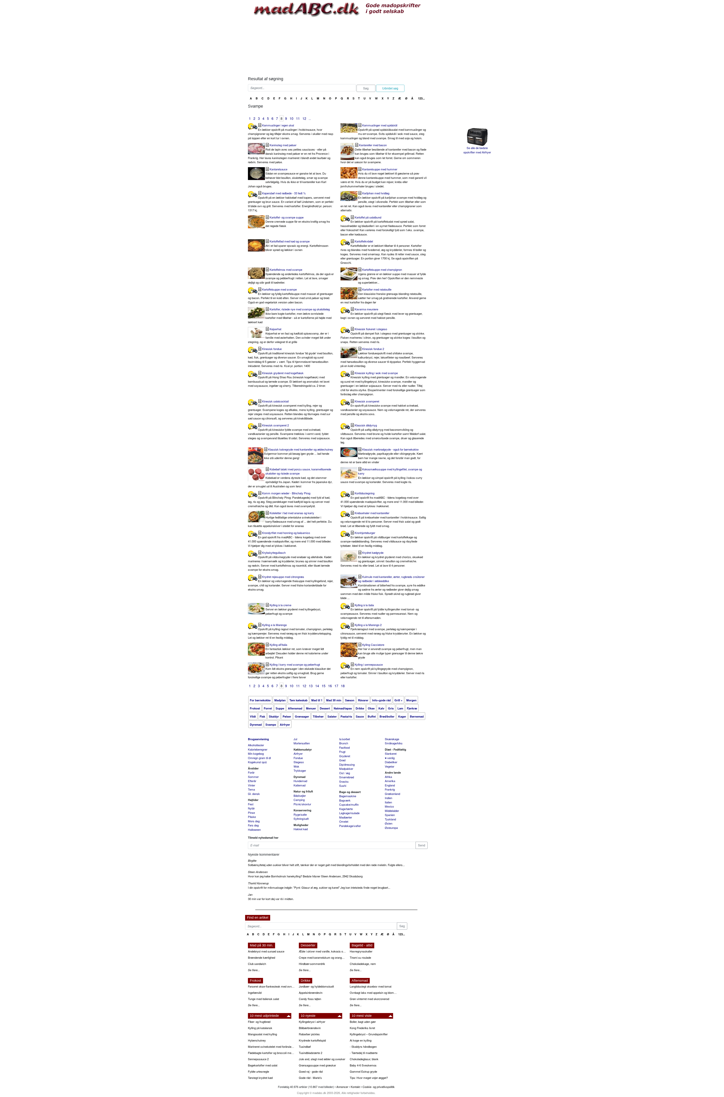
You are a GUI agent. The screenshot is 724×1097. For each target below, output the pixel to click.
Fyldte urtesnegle (258, 1071)
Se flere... (254, 970)
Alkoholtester (256, 745)
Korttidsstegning (382, 499)
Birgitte (252, 860)
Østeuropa (391, 828)
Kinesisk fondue (290, 357)
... (310, 119)
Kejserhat (289, 335)
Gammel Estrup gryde (363, 1071)
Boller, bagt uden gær (363, 1022)
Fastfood (344, 747)
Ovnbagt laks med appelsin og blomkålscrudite (373, 993)
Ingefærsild (255, 993)
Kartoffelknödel (383, 252)
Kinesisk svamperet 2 (289, 431)
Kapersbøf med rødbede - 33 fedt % (290, 201)
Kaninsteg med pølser (289, 153)
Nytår (251, 808)
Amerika (390, 781)
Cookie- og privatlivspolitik (379, 1087)
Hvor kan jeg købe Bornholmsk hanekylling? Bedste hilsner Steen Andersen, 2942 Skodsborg (305, 876)
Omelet (343, 821)
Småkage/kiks (394, 743)
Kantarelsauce (288, 177)
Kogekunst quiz (257, 762)
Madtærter (345, 817)
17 (336, 685)
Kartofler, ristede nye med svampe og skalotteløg (289, 315)
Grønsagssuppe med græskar (317, 1065)
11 (298, 118)
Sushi (342, 786)
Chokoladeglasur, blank (364, 1059)
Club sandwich (257, 964)
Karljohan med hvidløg (383, 201)
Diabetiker (391, 762)
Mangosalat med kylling (262, 1034)
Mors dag (254, 821)
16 (330, 685)
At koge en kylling (360, 1040)
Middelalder (392, 811)
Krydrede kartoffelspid (312, 1040)
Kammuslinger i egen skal (290, 131)
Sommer (253, 777)
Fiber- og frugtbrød (259, 1022)
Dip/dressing (347, 764)
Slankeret (391, 753)
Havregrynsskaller (361, 951)
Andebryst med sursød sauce (266, 951)
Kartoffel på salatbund (383, 225)
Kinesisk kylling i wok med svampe (383, 383)
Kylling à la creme (293, 609)
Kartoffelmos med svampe (291, 276)
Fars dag (253, 825)
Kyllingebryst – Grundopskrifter (369, 1034)
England (390, 785)
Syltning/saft (301, 819)
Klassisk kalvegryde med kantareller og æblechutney (298, 453)
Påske (252, 817)
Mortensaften (302, 743)
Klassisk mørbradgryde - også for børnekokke (382, 455)
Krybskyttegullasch (290, 561)
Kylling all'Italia (296, 651)
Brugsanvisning (258, 739)
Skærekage (392, 739)
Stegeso (299, 762)
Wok (296, 766)
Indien (388, 798)
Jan (250, 894)
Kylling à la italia (380, 611)
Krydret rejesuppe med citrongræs (290, 583)
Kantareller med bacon (383, 153)
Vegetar (389, 766)
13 (311, 685)
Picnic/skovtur (302, 804)
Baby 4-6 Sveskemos (363, 1065)
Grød (342, 760)
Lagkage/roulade (349, 813)
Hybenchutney (257, 1040)
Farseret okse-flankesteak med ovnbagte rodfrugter (271, 986)
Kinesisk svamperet (383, 407)
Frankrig (390, 789)
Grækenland (392, 794)
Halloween (254, 830)
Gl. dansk (254, 794)
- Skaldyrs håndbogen (363, 1047)
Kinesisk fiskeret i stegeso (383, 335)
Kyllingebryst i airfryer (312, 1022)
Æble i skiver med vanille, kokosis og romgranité (322, 951)
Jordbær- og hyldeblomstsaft (316, 986)
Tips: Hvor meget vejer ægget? (369, 1078)
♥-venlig (390, 758)
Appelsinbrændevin (310, 993)
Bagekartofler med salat (262, 1065)
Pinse (251, 813)
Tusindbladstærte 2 (310, 1053)
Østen (388, 823)
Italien (388, 802)
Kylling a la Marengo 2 (383, 631)
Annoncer (342, 1087)
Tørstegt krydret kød (260, 1078)
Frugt (342, 752)
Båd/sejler (300, 796)
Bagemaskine (347, 796)
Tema (251, 789)
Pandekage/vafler (350, 826)
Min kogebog (256, 753)
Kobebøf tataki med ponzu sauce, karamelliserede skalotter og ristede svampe (290, 477)
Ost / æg (344, 773)
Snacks (344, 781)
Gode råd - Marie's (310, 1078)
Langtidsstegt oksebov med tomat (370, 986)
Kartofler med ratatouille (383, 295)
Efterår (252, 781)
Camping (299, 800)
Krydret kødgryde (382, 559)
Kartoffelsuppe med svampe (290, 295)
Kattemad (299, 785)
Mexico (389, 806)
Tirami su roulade (360, 957)
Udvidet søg (390, 88)
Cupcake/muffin (349, 804)
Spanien (390, 815)
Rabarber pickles (309, 1034)
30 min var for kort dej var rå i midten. (271, 899)
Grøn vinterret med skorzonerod (369, 999)
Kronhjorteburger (379, 539)
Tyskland (390, 819)
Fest (250, 804)
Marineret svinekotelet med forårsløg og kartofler (271, 1047)
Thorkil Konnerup (258, 883)
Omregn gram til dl (259, 758)
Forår (251, 772)
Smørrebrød (346, 777)
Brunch (343, 743)
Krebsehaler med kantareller (383, 519)
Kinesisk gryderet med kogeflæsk (288, 379)
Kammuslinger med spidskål (383, 131)
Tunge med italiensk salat (263, 999)
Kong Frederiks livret (362, 1028)
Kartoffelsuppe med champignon (392, 276)
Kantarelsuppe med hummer (383, 177)
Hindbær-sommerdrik (312, 964)
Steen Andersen (258, 872)
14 (317, 685)
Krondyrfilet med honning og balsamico (289, 539)
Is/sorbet (344, 739)
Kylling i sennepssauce (382, 670)
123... (421, 98)
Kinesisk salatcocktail (290, 409)
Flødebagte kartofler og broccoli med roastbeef (271, 1053)
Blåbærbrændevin (310, 1028)
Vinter (251, 785)
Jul (295, 739)
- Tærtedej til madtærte (363, 1053)
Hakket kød (301, 829)
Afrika (388, 777)
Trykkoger (300, 770)
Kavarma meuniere (382, 313)
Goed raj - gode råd (311, 1071)
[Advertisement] (338, 46)
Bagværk (344, 800)
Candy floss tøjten (310, 999)
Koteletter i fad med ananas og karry (290, 519)
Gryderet (344, 756)
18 (343, 685)
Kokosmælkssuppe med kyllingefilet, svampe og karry (381, 475)
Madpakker (346, 769)
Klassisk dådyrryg (383, 433)
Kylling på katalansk (260, 1028)
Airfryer (298, 753)
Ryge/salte (300, 814)
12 (304, 118)
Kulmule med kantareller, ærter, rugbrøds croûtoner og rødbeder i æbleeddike (383, 587)
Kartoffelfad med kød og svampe (296, 245)
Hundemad (300, 781)
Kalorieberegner (257, 749)
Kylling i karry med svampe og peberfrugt (289, 670)
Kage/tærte (346, 809)
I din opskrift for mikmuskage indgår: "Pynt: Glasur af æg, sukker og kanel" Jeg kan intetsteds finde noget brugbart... (319, 887)
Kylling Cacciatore (390, 651)
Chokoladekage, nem (363, 964)
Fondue (298, 758)
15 (323, 685)
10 (291, 118)
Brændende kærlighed (261, 957)
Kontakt (355, 1087)
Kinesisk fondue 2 (383, 357)
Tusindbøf (305, 1047)
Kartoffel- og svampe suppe (297, 221)
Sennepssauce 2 (258, 1059)
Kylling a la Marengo (290, 631)
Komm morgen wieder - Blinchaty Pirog (289, 499)
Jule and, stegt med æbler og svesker (322, 1059)
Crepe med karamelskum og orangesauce (322, 957)
